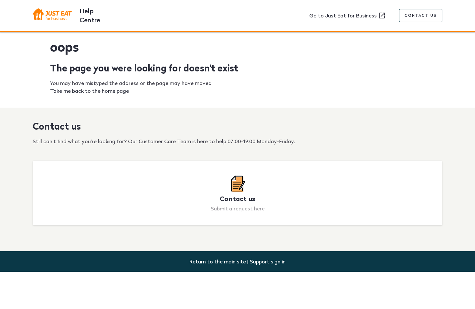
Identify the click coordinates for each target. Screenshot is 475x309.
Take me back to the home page (89, 91)
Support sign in (268, 261)
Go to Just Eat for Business (343, 15)
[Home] (55, 15)
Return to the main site (217, 261)
